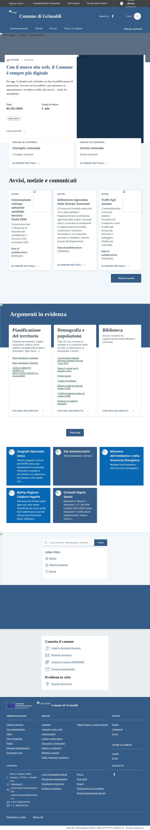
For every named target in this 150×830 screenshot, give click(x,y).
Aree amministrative (15, 729)
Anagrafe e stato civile (52, 729)
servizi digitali (82, 828)
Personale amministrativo (18, 748)
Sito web (70, 828)
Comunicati (117, 729)
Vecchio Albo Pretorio (97, 3)
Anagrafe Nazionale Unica (30, 453)
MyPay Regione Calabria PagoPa (28, 494)
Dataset (80, 784)
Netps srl (117, 828)
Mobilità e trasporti (50, 753)
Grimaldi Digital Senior (75, 494)
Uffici (9, 734)
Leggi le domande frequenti (54, 774)
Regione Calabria (16, 3)
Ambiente (46, 724)
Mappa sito (38, 817)
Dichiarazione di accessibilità (90, 788)
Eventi (115, 758)
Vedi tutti (75, 432)
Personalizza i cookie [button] (16, 817)
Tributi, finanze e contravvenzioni (92, 724)
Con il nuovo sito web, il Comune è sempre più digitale (39, 70)
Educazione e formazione (53, 743)
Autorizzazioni (48, 734)
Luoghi (115, 753)
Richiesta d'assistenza (51, 788)
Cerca (101, 542)
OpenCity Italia (94, 828)
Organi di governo (14, 724)
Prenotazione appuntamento (54, 779)
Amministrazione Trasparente (46, 3)
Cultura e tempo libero (52, 739)
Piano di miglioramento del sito (91, 793)
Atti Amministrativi (77, 451)
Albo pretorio (73, 3)
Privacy (80, 774)
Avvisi (115, 734)
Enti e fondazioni (14, 739)
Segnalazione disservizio (53, 784)
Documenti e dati (14, 753)
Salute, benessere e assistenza (55, 757)
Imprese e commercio (51, 748)
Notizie (14, 60)
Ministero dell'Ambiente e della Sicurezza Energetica (124, 456)
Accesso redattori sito (135, 828)
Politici (9, 743)
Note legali (82, 779)
